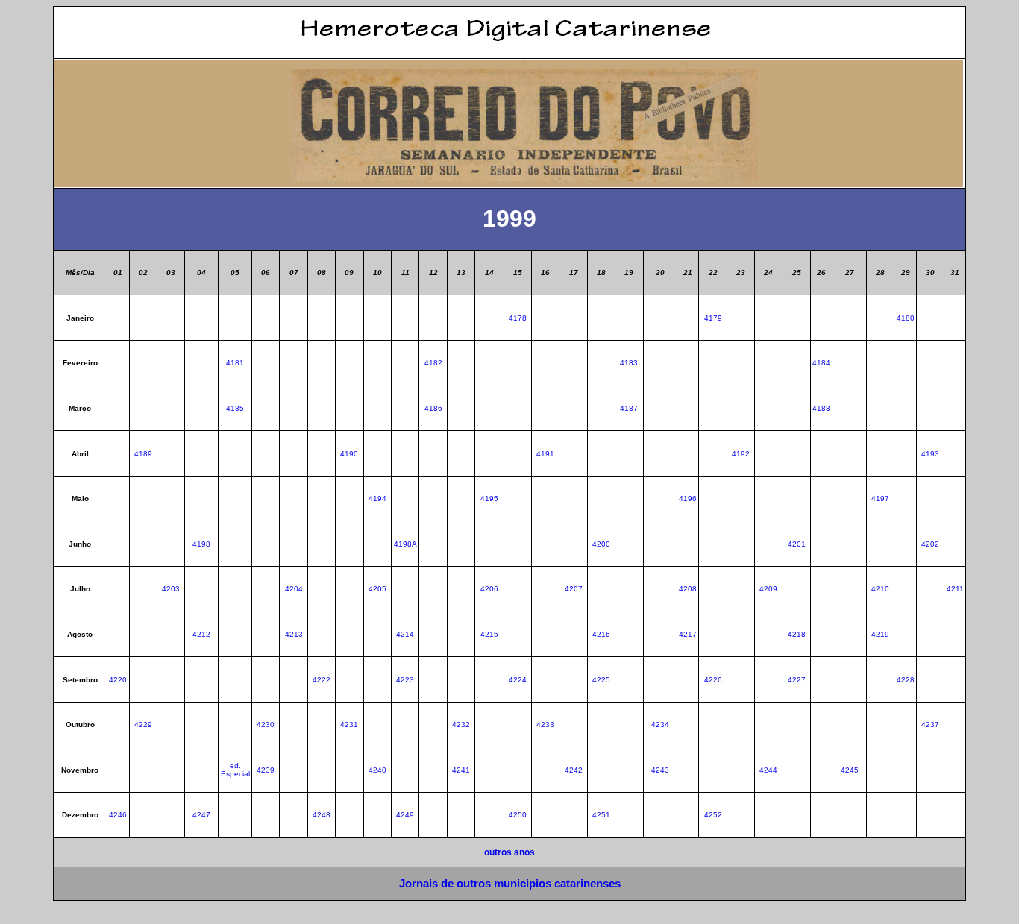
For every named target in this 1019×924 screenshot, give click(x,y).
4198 (201, 544)
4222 (321, 680)
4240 (377, 770)
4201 (797, 544)
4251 (601, 815)
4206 (489, 589)
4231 (349, 724)
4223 (405, 680)
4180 (906, 318)
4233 (545, 724)
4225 (601, 680)
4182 (433, 363)
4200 (601, 544)
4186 (433, 408)
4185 (235, 408)
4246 (118, 815)
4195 (489, 498)
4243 (660, 770)
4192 (741, 454)
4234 (660, 724)
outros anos (509, 852)
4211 (955, 589)
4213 (294, 634)
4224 (518, 680)
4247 (201, 815)
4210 (880, 589)
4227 (797, 680)
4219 (880, 634)
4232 (461, 724)
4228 (906, 680)
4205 (377, 589)
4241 (461, 770)
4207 (574, 589)
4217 (688, 634)
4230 (266, 724)
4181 (235, 363)
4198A (405, 544)
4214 (405, 634)
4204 (294, 589)
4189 (143, 454)
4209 (768, 589)
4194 (377, 498)
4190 (349, 454)
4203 (171, 589)
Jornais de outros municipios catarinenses (510, 883)
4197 (880, 498)
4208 (688, 589)
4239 (266, 770)
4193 (930, 454)
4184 (821, 363)
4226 (713, 680)
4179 (713, 318)
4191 (545, 454)
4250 (518, 815)
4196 (688, 498)
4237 (930, 724)
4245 (850, 770)
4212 (201, 634)
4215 (489, 634)
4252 (713, 815)
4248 (321, 815)
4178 (518, 318)
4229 (143, 724)
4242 (574, 770)
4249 (405, 815)
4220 (118, 680)
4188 (821, 408)
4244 (768, 770)
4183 (629, 363)
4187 (629, 408)
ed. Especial (235, 769)
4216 (601, 634)
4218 (797, 634)
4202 (930, 544)
